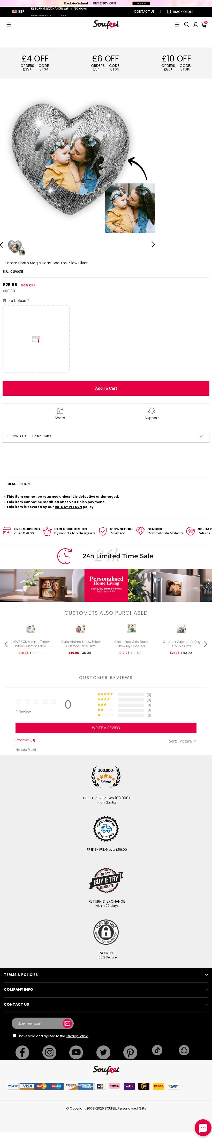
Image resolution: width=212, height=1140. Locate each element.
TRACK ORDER (182, 12)
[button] (8, 24)
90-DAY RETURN (68, 507)
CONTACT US (144, 11)
